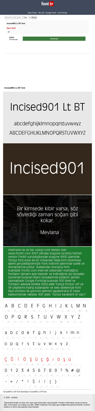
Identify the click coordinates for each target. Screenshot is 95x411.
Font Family (62, 13)
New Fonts (32, 13)
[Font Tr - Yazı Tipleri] (47, 4)
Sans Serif (11, 28)
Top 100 (41, 13)
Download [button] (54, 39)
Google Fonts (51, 13)
